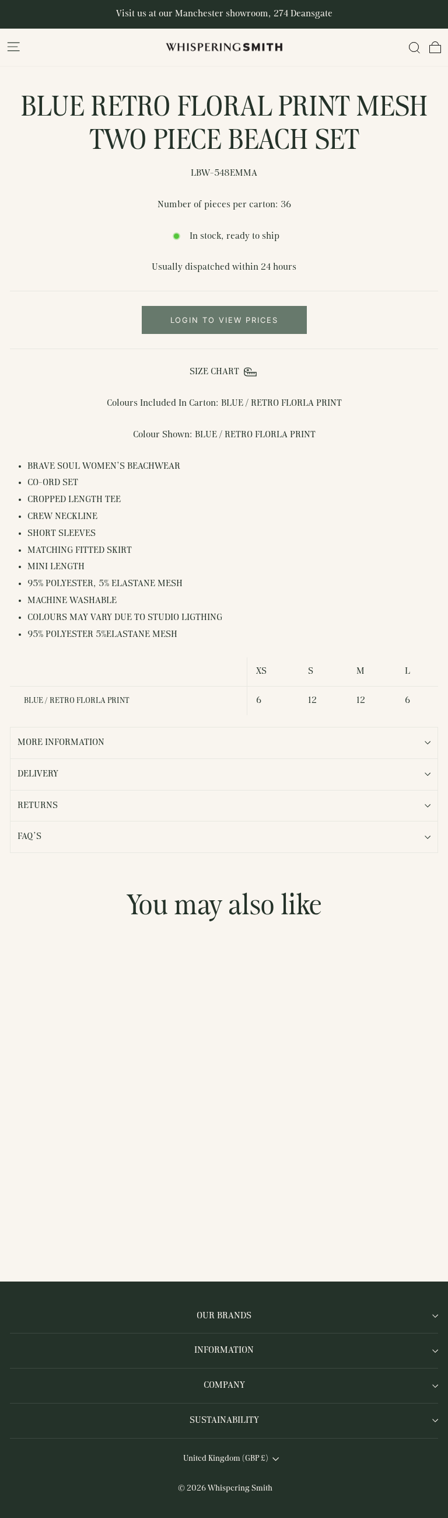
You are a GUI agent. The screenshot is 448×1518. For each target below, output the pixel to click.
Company (224, 1385)
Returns (38, 805)
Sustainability (224, 1420)
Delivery (38, 774)
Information (224, 1350)
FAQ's (29, 836)
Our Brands (224, 1316)
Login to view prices (224, 320)
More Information (61, 742)
